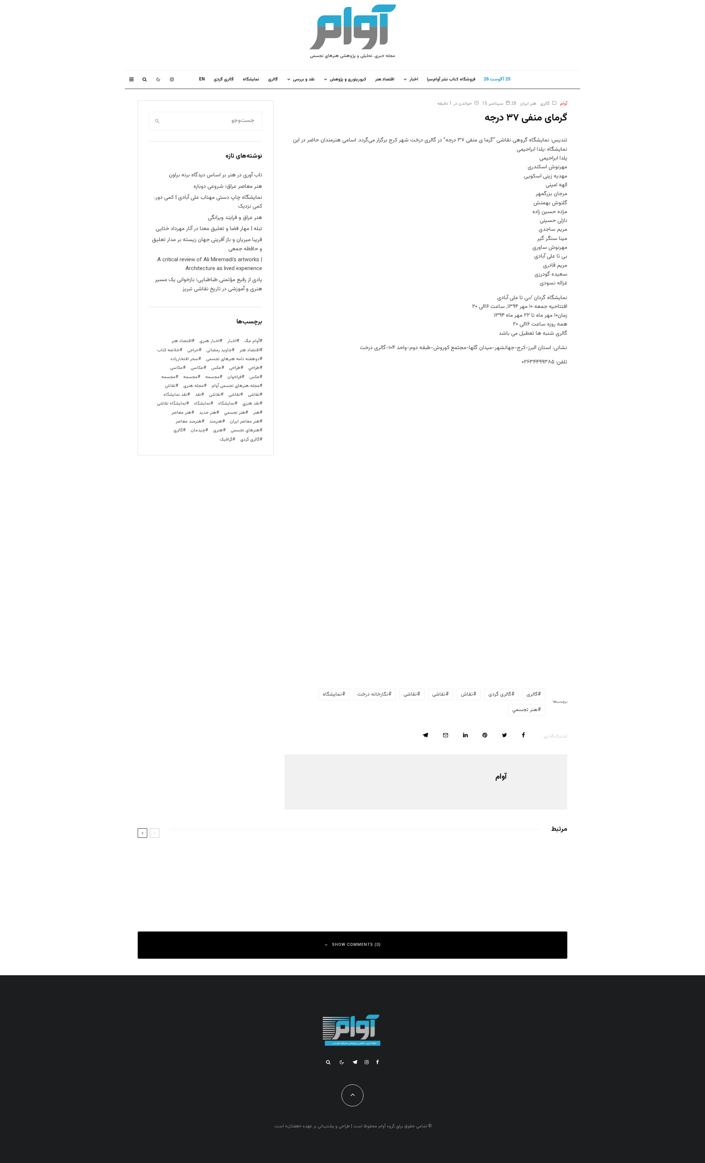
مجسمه (212, 377)
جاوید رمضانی (219, 350)
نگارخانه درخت (372, 694)
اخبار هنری (209, 341)
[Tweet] (504, 735)
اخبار (413, 79)
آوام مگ (252, 341)
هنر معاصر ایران (245, 421)
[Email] (445, 735)
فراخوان (234, 377)
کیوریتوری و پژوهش (348, 79)
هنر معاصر (181, 412)
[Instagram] (172, 79)
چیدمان (198, 430)
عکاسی (197, 368)
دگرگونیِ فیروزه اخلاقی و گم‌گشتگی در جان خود (272, 888)
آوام (563, 103)
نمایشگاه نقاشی (171, 403)
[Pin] (484, 735)
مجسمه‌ (168, 377)
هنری (218, 430)
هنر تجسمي (525, 710)
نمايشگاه (251, 79)
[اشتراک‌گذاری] (523, 735)
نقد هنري (251, 403)
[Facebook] (377, 1062)
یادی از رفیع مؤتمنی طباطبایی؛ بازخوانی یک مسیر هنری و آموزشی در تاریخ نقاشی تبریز (208, 284)
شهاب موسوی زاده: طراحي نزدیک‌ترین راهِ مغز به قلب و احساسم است (475, 855)
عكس (216, 368)
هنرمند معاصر (189, 421)
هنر (256, 412)
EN (202, 79)
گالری (273, 79)
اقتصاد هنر (384, 79)
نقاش (467, 694)
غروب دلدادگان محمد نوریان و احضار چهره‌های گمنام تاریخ (262, 855)
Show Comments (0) (356, 945)
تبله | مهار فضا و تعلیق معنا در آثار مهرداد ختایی (209, 229)
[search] (157, 121)
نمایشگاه (202, 403)
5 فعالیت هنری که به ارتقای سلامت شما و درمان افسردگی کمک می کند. (472, 888)
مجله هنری (193, 386)
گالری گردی (224, 79)
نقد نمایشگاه (175, 394)
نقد (198, 394)
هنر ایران (528, 103)
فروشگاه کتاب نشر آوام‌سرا (451, 79)
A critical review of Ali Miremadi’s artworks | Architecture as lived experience (209, 264)
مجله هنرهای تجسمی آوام (236, 386)
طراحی (235, 368)
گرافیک (226, 439)
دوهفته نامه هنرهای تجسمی (233, 359)
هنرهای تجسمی (245, 430)
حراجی (193, 350)
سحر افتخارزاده (184, 359)
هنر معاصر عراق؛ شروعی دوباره (228, 186)
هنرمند (215, 421)
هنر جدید (207, 412)
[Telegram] (355, 1062)
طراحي (254, 368)
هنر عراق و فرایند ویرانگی (235, 217)
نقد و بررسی (304, 79)
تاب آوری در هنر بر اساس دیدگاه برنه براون (215, 175)
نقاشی (438, 694)
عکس (254, 377)
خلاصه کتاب (168, 350)
